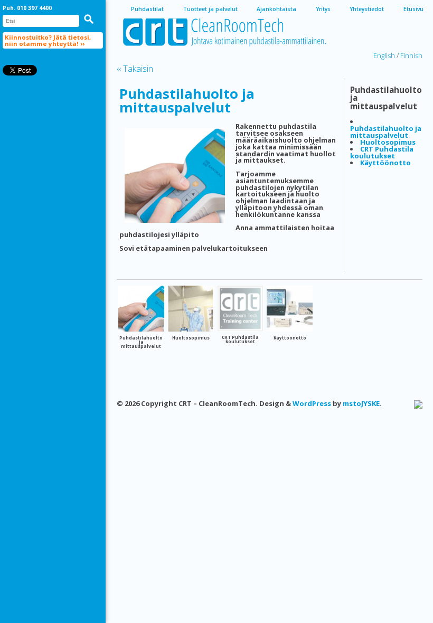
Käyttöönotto (385, 162)
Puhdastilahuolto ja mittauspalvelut (187, 100)
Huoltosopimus (388, 142)
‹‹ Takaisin (135, 68)
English (384, 55)
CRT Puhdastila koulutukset (381, 152)
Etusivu (413, 9)
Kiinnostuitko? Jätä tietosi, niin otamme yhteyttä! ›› (48, 40)
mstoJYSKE (361, 403)
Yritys (323, 9)
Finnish (411, 55)
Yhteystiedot (367, 9)
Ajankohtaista (276, 9)
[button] (89, 19)
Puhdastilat (147, 9)
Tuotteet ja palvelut (210, 9)
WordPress (312, 403)
